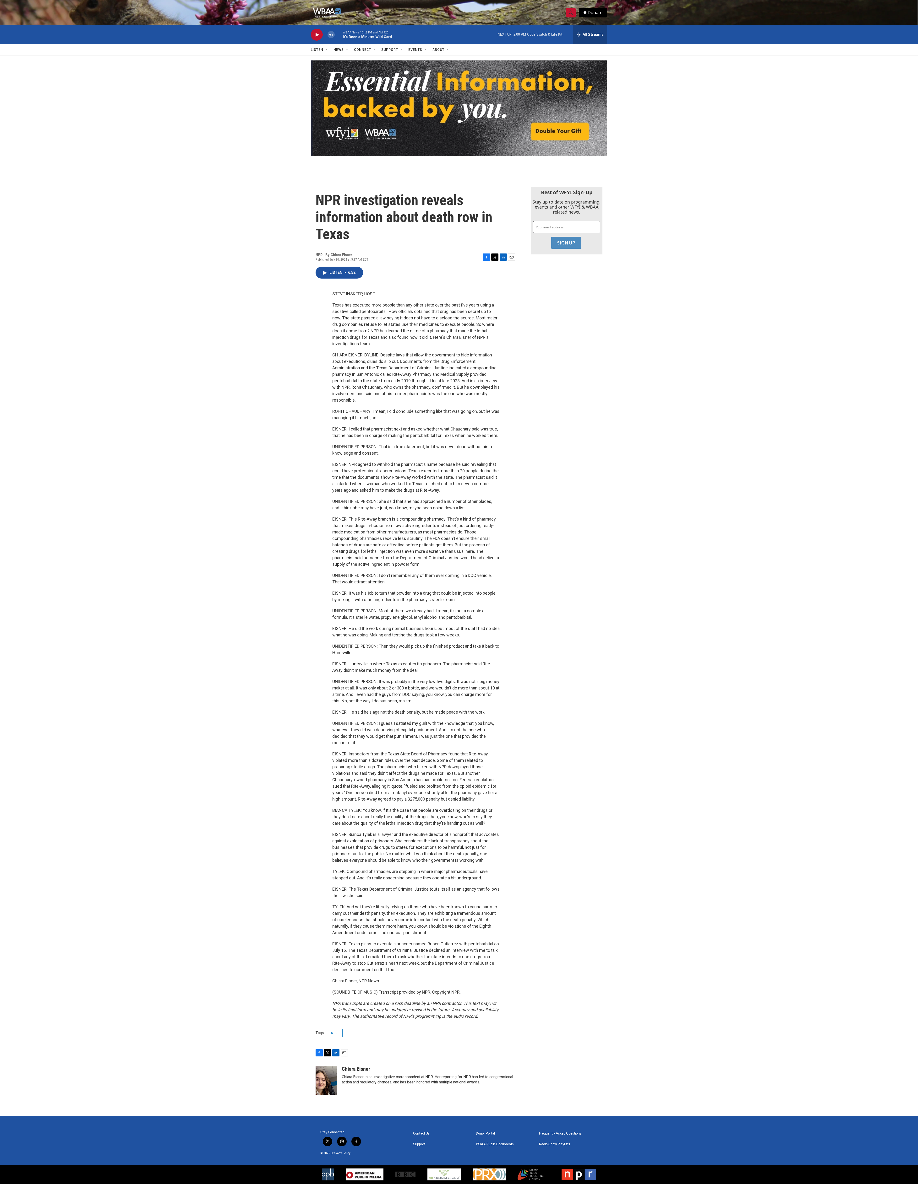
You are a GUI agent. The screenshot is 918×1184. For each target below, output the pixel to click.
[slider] (338, 34)
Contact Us (421, 1133)
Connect (362, 50)
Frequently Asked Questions (560, 1133)
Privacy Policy (341, 1153)
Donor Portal (485, 1133)
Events (415, 50)
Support (389, 50)
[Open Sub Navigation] (327, 50)
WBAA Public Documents (495, 1144)
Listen (317, 50)
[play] (317, 35)
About (438, 50)
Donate (595, 12)
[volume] (331, 34)
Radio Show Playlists (554, 1144)
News (338, 50)
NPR (334, 1033)
